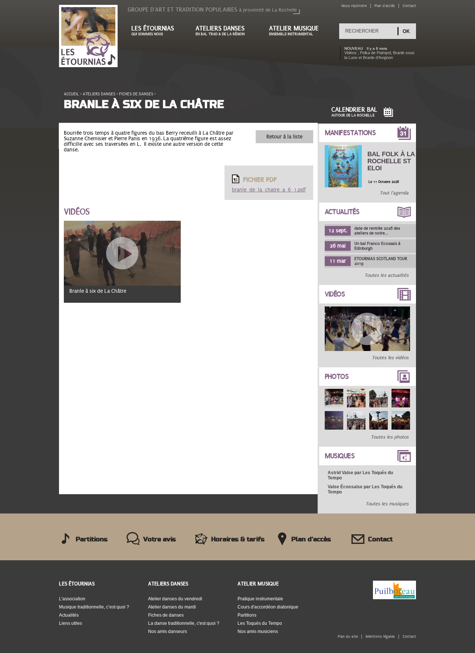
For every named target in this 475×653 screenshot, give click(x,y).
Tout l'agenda (394, 193)
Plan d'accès (384, 6)
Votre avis (159, 539)
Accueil (71, 94)
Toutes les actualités (386, 275)
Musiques (340, 456)
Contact (409, 6)
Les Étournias (77, 584)
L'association (72, 598)
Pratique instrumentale (260, 598)
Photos (337, 376)
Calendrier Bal (354, 111)
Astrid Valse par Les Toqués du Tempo (360, 475)
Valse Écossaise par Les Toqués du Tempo (365, 489)
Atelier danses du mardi (172, 607)
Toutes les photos (390, 437)
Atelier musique (294, 30)
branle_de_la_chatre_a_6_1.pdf (269, 190)
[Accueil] (88, 36)
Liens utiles (70, 623)
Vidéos (335, 294)
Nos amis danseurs (167, 631)
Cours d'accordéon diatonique (268, 607)
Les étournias (152, 30)
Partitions (92, 539)
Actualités (342, 212)
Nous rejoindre (354, 6)
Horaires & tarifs (238, 539)
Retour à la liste (284, 137)
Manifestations (350, 133)
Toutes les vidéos (390, 357)
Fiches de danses (136, 94)
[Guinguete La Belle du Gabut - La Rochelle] (334, 398)
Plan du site (348, 636)
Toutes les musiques (387, 503)
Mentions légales (380, 636)
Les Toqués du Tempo (260, 623)
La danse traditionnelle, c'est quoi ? (183, 623)
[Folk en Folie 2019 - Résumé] (367, 349)
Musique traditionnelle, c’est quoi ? (94, 607)
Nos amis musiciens (258, 631)
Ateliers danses (220, 30)
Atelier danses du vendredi (175, 598)
